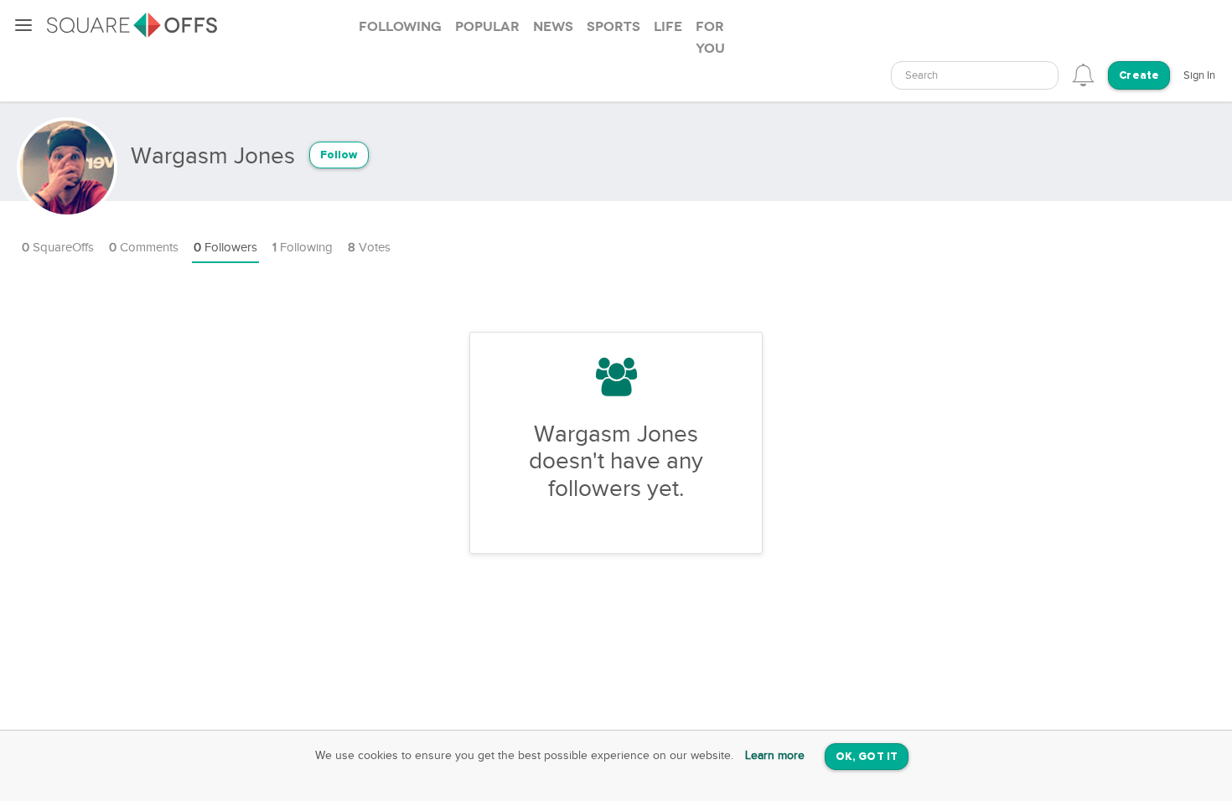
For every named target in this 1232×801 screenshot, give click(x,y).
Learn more (775, 755)
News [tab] (553, 26)
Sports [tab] (613, 26)
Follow (339, 155)
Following (302, 247)
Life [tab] (668, 26)
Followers (225, 247)
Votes (369, 247)
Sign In (1199, 75)
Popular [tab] (487, 26)
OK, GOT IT (867, 757)
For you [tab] (710, 37)
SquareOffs (58, 247)
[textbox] (975, 76)
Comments (144, 247)
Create (1139, 75)
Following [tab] (400, 26)
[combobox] (975, 75)
